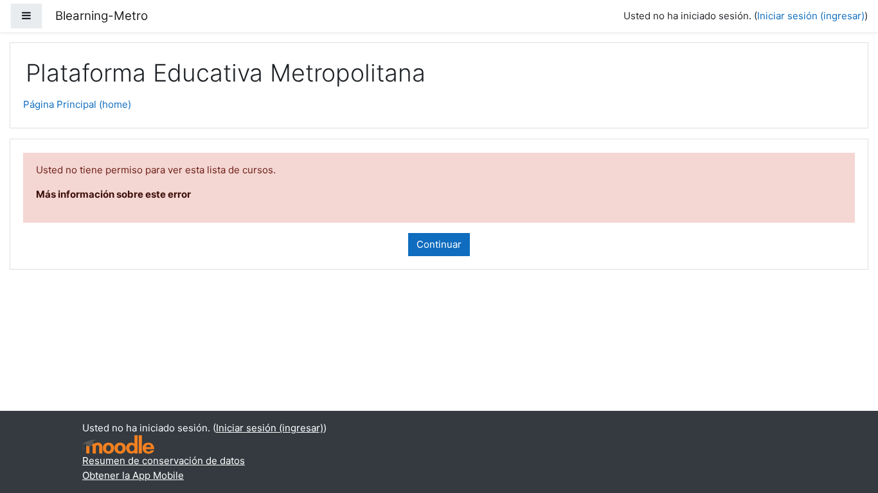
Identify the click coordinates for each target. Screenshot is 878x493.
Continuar (439, 244)
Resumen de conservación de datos (163, 460)
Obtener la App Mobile (133, 475)
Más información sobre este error (113, 194)
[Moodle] (118, 444)
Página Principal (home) (77, 104)
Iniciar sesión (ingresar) (811, 16)
